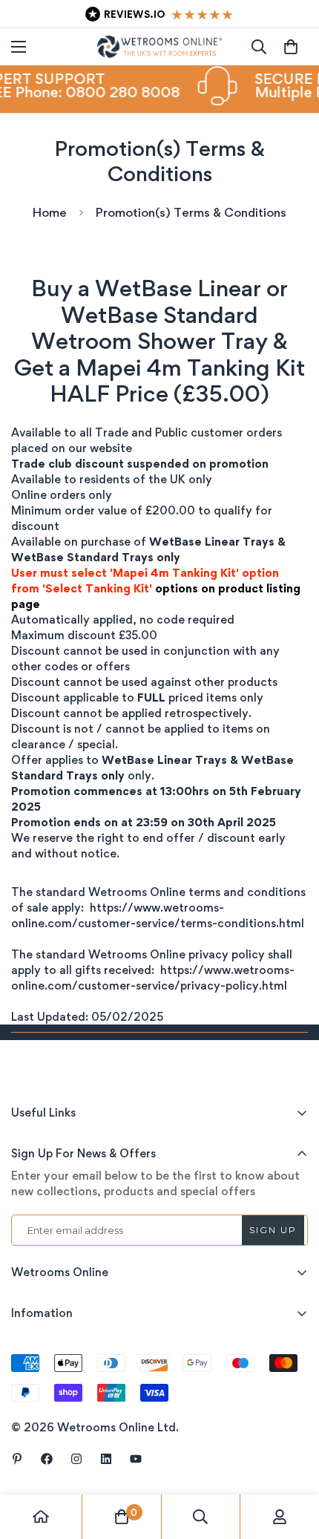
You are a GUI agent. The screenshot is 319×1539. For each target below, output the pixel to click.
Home (50, 212)
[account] (279, 1516)
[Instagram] (76, 1459)
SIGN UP (273, 1229)
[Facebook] (47, 1459)
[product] (41, 1517)
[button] (291, 47)
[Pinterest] (17, 1459)
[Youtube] (136, 1459)
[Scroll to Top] (292, 1460)
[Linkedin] (106, 1459)
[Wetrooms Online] (159, 46)
